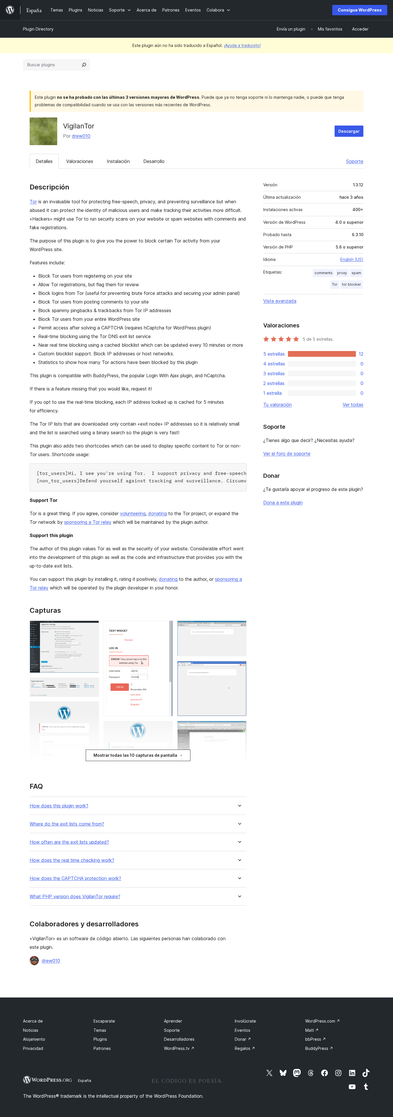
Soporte (354, 161)
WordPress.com (322, 1021)
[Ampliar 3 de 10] (91, 709)
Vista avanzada (279, 301)
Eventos (242, 1030)
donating (157, 513)
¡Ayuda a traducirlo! (242, 45)
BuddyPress (319, 1048)
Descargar (349, 131)
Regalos (245, 1048)
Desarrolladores (179, 1039)
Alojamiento (34, 1039)
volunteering (133, 513)
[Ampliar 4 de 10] (165, 628)
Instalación (118, 161)
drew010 (81, 136)
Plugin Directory (38, 28)
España (84, 1080)
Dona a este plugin (283, 502)
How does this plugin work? (59, 806)
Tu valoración (277, 404)
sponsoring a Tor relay (87, 522)
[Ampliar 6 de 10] (239, 628)
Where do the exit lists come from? (67, 824)
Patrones (102, 1048)
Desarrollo (154, 161)
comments (323, 273)
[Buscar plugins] (84, 65)
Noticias (30, 1030)
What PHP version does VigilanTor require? (75, 896)
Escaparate (104, 1021)
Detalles (44, 161)
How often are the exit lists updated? (69, 842)
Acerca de (33, 1021)
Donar (243, 1039)
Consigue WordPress (360, 9)
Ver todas (353, 404)
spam (356, 273)
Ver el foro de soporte (286, 453)
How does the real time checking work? (72, 860)
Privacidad (33, 1048)
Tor (33, 201)
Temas (100, 1030)
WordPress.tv (179, 1048)
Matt (312, 1030)
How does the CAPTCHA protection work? (75, 878)
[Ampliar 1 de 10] (91, 628)
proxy (342, 273)
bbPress (315, 1039)
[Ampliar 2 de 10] (91, 685)
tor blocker (351, 284)
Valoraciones (79, 161)
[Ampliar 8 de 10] (239, 728)
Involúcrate (245, 1021)
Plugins (100, 1039)
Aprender (173, 1021)
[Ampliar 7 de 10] (239, 669)
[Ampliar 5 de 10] (165, 729)
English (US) (351, 259)
